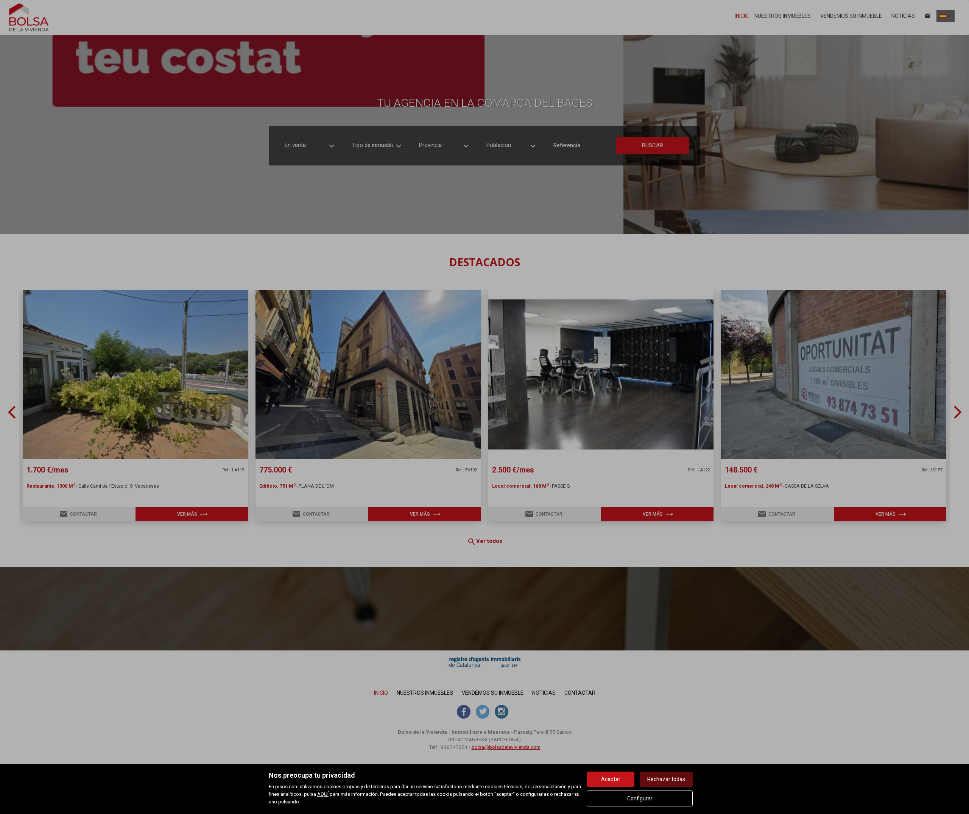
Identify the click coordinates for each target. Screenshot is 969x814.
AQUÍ (323, 794)
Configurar (640, 798)
